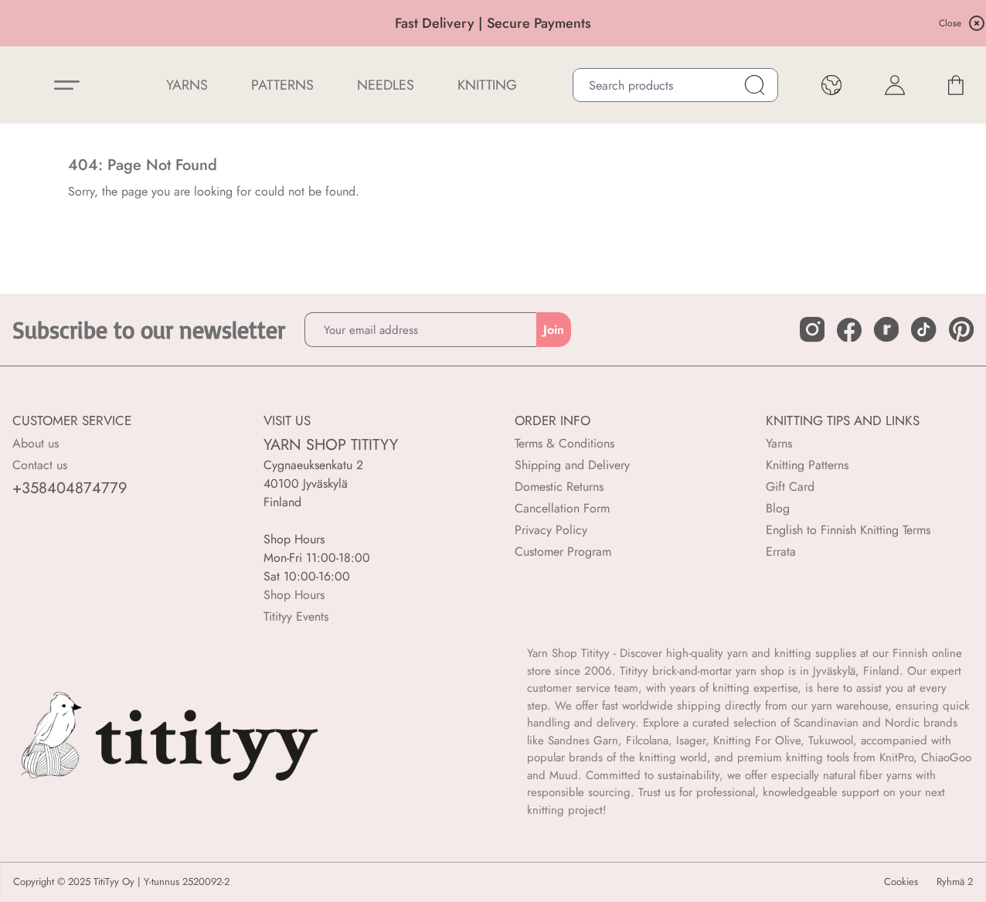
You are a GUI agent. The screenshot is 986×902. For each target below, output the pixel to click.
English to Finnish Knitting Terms (848, 530)
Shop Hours (294, 595)
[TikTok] (923, 329)
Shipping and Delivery (572, 465)
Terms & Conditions (564, 443)
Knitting (487, 85)
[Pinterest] (961, 329)
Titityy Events (296, 616)
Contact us (39, 465)
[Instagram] (812, 329)
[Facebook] (849, 330)
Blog (778, 508)
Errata (781, 551)
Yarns (779, 443)
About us (35, 443)
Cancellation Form (562, 508)
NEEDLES (385, 85)
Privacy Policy (551, 530)
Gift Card (790, 486)
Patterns (282, 85)
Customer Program (563, 551)
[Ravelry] (886, 329)
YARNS (187, 85)
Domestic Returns (559, 486)
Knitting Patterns (807, 465)
